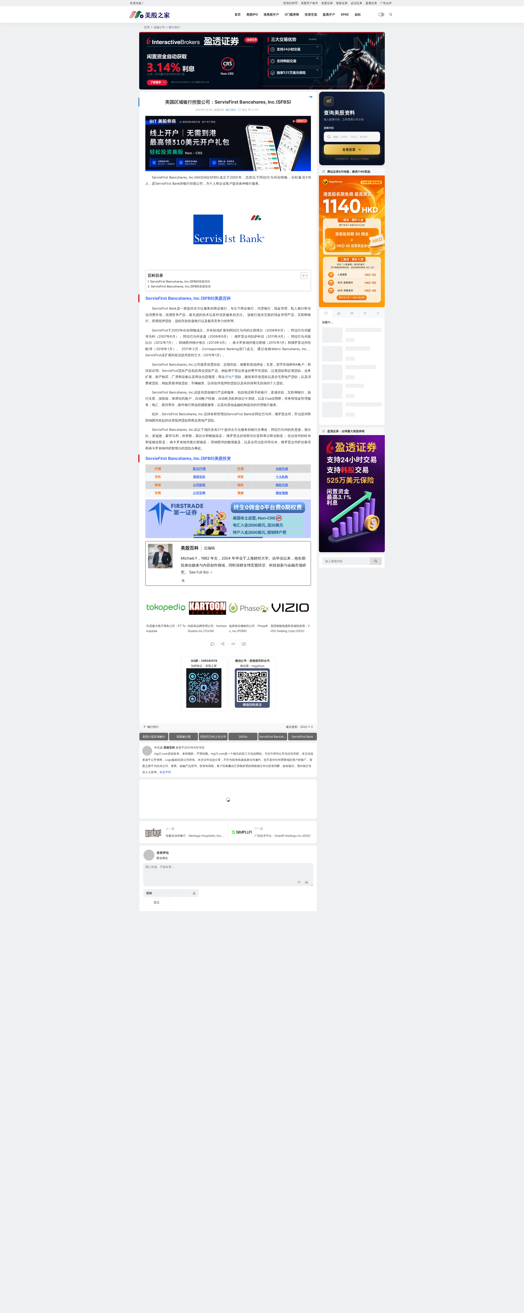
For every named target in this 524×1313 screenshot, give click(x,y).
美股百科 (169, 747)
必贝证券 (356, 3)
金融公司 (159, 27)
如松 (358, 14)
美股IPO (252, 14)
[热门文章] (351, 313)
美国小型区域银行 (153, 736)
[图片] (306, 882)
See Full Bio (199, 572)
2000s (243, 736)
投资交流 (311, 14)
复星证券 (327, 3)
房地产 (230, 377)
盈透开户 (329, 14)
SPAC (345, 14)
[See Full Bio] (211, 572)
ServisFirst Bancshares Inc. (273, 736)
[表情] (299, 882)
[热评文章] (365, 313)
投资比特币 (290, 3)
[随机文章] (378, 313)
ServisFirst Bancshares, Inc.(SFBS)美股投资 (181, 286)
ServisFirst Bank (302, 736)
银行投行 (174, 27)
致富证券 (342, 3)
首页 (238, 14)
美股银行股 (183, 736)
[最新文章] (325, 313)
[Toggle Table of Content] (302, 275)
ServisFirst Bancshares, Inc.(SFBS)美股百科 (180, 281)
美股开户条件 (309, 3)
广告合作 (386, 3)
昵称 (149, 893)
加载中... (151, 809)
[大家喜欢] (338, 313)
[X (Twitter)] (183, 580)
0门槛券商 (292, 14)
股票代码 (329, 127)
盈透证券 (371, 3)
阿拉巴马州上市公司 (213, 736)
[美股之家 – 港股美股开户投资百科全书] (149, 14)
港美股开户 (271, 14)
